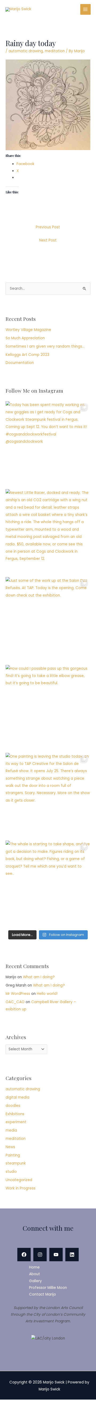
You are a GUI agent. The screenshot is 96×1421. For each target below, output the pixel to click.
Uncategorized (19, 1179)
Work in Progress (20, 1188)
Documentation (20, 362)
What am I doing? (39, 977)
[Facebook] (24, 1254)
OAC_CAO (15, 1002)
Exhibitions (15, 1114)
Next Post (48, 240)
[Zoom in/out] (9, 1405)
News (10, 1147)
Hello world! (47, 993)
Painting (13, 1155)
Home (34, 1267)
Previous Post (48, 227)
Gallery (35, 1281)
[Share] (48, 1405)
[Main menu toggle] (85, 9)
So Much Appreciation (25, 338)
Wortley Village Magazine (28, 329)
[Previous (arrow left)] (9, 1415)
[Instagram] (40, 1254)
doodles (13, 1105)
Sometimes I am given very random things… (45, 346)
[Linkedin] (72, 1254)
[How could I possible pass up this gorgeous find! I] (48, 707)
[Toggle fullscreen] (29, 1405)
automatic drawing (26, 51)
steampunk (16, 1163)
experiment (16, 1122)
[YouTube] (56, 1254)
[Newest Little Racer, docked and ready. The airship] (48, 531)
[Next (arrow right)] (29, 1415)
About (34, 1274)
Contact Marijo (42, 1294)
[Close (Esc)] (68, 1405)
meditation (55, 51)
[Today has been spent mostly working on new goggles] (48, 443)
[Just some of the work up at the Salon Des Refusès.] (48, 619)
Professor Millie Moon (48, 1287)
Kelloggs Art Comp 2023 (27, 354)
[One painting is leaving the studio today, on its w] (48, 795)
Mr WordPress (18, 993)
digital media (17, 1097)
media (11, 1130)
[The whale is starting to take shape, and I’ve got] (48, 883)
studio (11, 1171)
